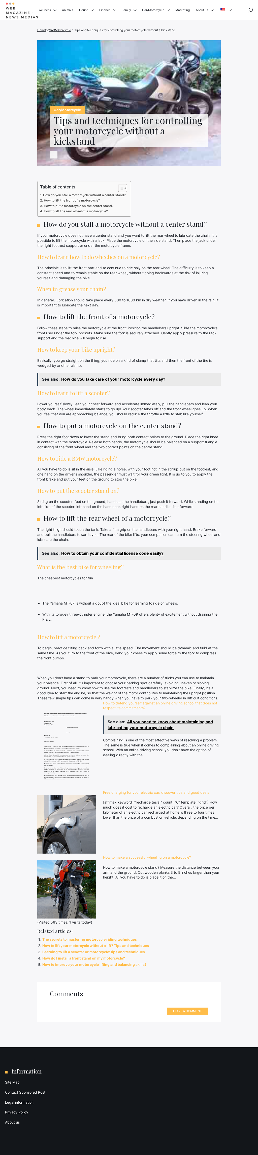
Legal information (19, 1102)
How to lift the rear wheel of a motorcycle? (76, 211)
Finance (105, 10)
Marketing (182, 10)
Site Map (12, 1082)
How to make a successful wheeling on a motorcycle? (147, 857)
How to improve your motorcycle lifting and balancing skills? (94, 964)
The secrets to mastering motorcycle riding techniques (89, 939)
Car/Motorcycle (153, 10)
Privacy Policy (16, 1112)
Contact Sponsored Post (25, 1092)
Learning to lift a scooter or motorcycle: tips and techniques (93, 952)
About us (202, 10)
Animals (67, 10)
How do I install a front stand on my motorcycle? (83, 958)
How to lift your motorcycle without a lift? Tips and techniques (95, 945)
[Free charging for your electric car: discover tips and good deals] (66, 824)
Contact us (51, 30)
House (83, 10)
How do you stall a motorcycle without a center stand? (84, 195)
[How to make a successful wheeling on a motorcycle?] (66, 889)
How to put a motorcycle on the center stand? (79, 206)
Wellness (45, 10)
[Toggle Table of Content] (120, 188)
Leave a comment (187, 1011)
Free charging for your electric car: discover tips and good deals (156, 792)
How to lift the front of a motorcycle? (72, 200)
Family (126, 10)
